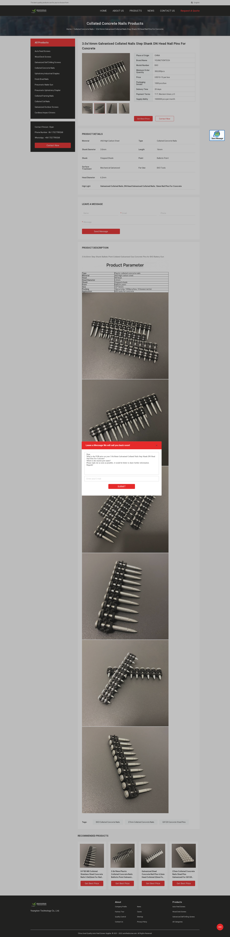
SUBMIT (122, 486)
